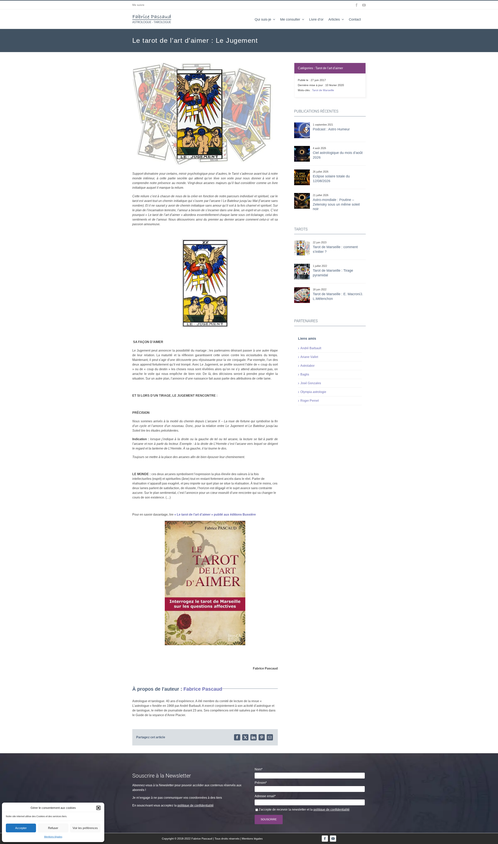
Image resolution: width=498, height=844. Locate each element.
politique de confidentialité (195, 805)
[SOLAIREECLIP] (302, 171)
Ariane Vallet (309, 357)
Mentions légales (53, 836)
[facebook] (325, 838)
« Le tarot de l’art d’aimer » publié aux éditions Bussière (215, 514)
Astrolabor (307, 365)
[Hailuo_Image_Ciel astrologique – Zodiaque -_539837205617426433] (302, 147)
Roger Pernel (309, 400)
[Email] (270, 737)
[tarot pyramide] (302, 265)
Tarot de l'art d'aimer (329, 68)
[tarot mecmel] (302, 288)
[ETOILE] (302, 241)
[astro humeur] (302, 124)
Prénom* (261, 782)
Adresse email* (265, 796)
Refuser (53, 828)
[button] (98, 808)
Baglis (304, 374)
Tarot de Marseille (323, 90)
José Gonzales (310, 383)
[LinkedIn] (253, 737)
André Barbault (310, 348)
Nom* (258, 769)
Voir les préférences (85, 828)
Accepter (21, 828)
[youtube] (333, 838)
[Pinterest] (262, 737)
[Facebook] (237, 737)
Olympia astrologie (313, 392)
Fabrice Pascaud (202, 689)
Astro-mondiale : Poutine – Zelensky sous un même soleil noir (336, 204)
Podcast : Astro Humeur (331, 129)
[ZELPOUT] (302, 194)
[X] (245, 737)
